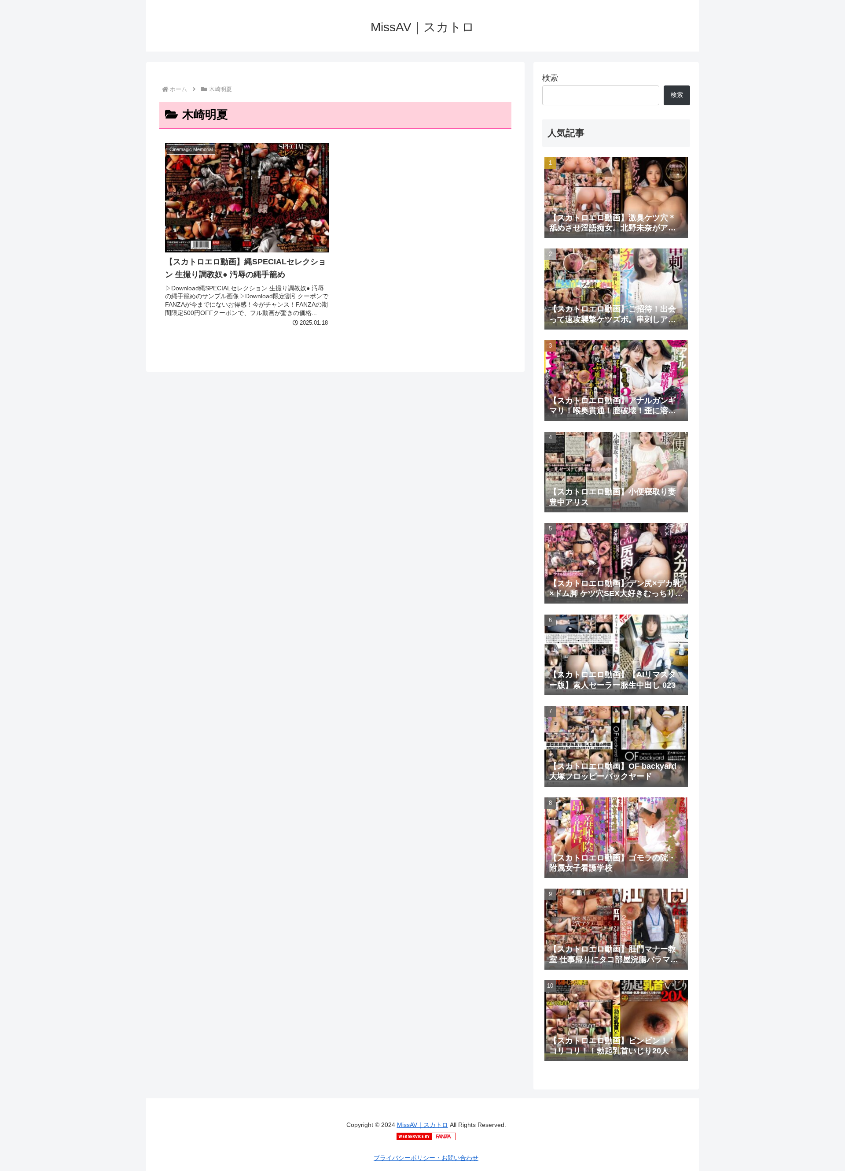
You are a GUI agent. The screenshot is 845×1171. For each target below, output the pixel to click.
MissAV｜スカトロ (422, 1124)
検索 (550, 78)
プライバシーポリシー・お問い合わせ (426, 1157)
